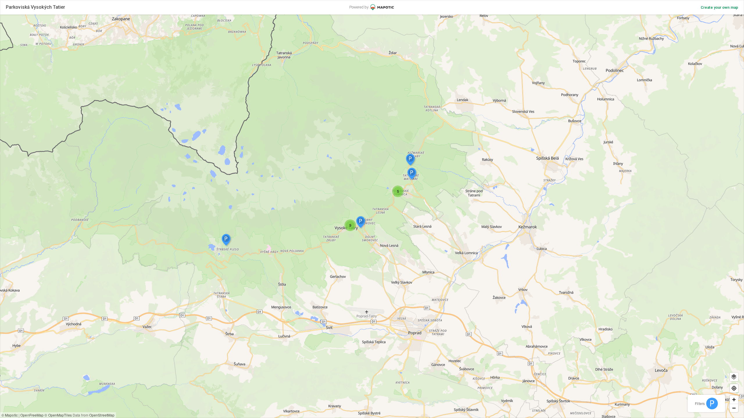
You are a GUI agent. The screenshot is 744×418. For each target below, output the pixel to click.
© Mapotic (9, 414)
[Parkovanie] (712, 403)
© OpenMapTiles (57, 414)
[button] (398, 191)
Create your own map (719, 7)
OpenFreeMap (32, 414)
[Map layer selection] (734, 377)
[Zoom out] (734, 408)
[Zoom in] (734, 399)
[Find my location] (734, 388)
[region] (372, 216)
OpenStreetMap (102, 414)
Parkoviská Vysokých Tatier (35, 7)
